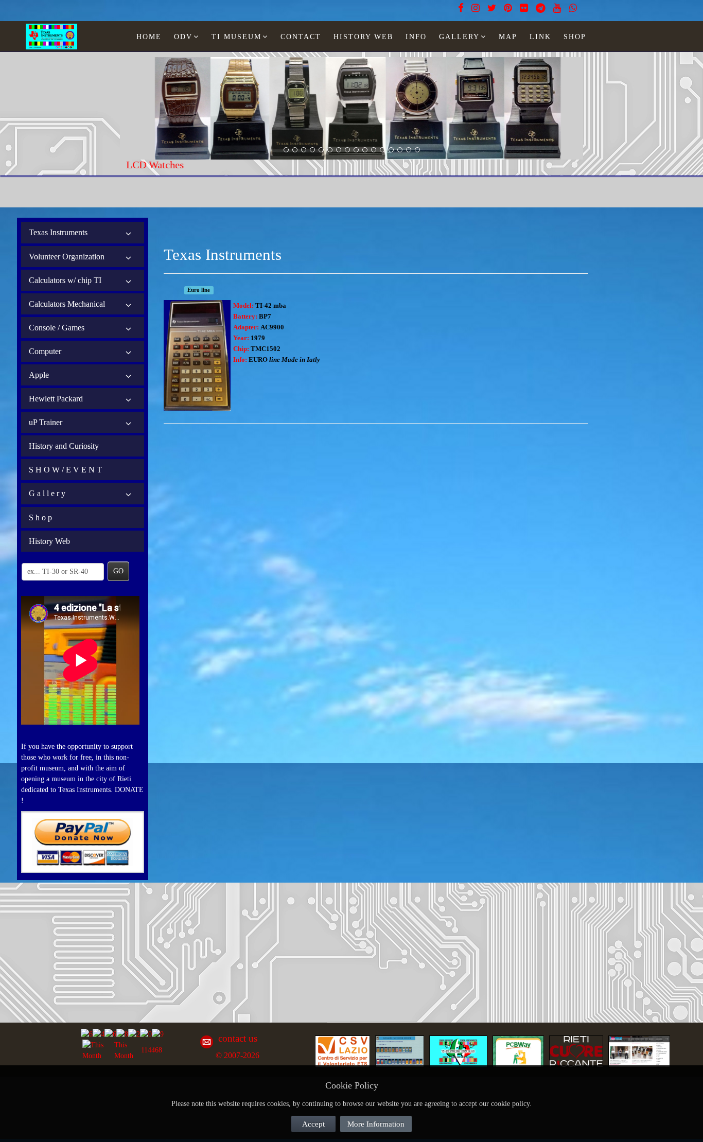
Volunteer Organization (66, 256)
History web (363, 37)
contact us (237, 1038)
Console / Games (56, 327)
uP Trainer (45, 422)
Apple (39, 375)
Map (508, 37)
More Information (376, 1124)
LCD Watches (149, 164)
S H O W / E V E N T (65, 469)
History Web (49, 541)
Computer (45, 351)
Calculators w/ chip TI (65, 280)
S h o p (40, 517)
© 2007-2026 (237, 1055)
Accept (313, 1124)
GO (118, 571)
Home (149, 37)
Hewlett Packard (56, 398)
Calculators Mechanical (67, 304)
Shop (575, 37)
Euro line (198, 290)
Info (416, 37)
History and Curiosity (64, 446)
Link (540, 37)
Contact (300, 37)
